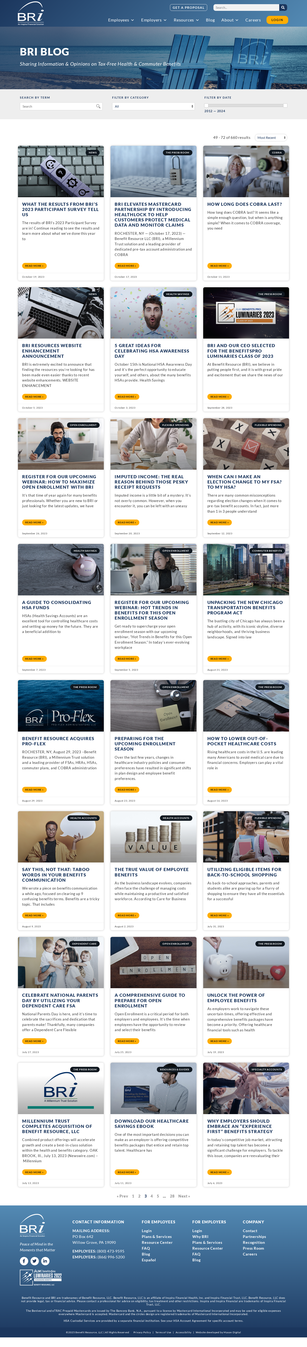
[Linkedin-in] (45, 1261)
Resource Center (157, 1242)
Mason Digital (232, 1332)
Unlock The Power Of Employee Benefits (236, 997)
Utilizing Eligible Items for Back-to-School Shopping (244, 872)
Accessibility (183, 1332)
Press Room (253, 1248)
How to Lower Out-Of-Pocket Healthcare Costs (242, 741)
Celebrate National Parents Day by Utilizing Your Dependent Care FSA (60, 1000)
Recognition (254, 1242)
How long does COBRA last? (244, 204)
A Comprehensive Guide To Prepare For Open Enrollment (150, 1000)
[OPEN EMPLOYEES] (133, 20)
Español (149, 1260)
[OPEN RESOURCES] (197, 20)
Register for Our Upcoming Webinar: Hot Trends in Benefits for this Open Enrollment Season (152, 610)
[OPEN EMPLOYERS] (165, 20)
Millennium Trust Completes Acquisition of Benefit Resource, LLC (57, 1126)
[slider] (206, 105)
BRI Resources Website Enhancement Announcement (52, 350)
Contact (250, 1230)
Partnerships (254, 1236)
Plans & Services (157, 1236)
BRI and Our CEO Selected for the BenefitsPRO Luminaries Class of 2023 (241, 350)
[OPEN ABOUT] (237, 20)
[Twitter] (34, 1261)
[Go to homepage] (31, 13)
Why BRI (200, 1236)
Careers (250, 1254)
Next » (184, 1196)
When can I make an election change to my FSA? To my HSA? (244, 482)
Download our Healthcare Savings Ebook (152, 1123)
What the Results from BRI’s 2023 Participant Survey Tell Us (60, 209)
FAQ (146, 1248)
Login (147, 1230)
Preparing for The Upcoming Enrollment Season (145, 743)
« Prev (122, 1196)
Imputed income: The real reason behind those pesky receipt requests (151, 482)
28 (172, 1196)
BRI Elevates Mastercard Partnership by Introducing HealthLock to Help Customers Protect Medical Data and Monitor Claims (153, 214)
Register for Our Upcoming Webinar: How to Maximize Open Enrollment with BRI (59, 482)
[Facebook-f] (24, 1261)
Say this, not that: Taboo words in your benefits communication (56, 874)
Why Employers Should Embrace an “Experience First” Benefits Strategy (240, 1126)
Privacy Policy (142, 1332)
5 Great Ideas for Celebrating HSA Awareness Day (152, 350)
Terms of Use (163, 1332)
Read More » (34, 265)
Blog (146, 1254)
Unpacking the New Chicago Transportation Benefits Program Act (245, 607)
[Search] (283, 7)
